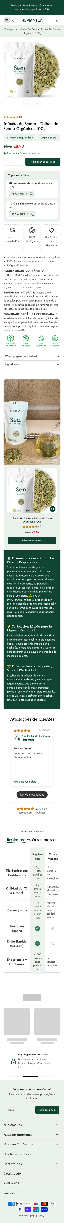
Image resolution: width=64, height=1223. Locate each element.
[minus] (7, 162)
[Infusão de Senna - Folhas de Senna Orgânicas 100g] (32, 490)
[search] (14, 20)
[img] (22, 731)
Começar (9, 29)
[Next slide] (37, 104)
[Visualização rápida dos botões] (52, 509)
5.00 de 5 (41, 809)
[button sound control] (56, 460)
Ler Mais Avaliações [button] (32, 794)
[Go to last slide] (27, 104)
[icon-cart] (56, 20)
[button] (42, 162)
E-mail (11, 1110)
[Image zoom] (32, 69)
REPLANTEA (37, 1216)
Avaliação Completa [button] (25, 782)
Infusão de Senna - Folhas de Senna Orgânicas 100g (32, 520)
